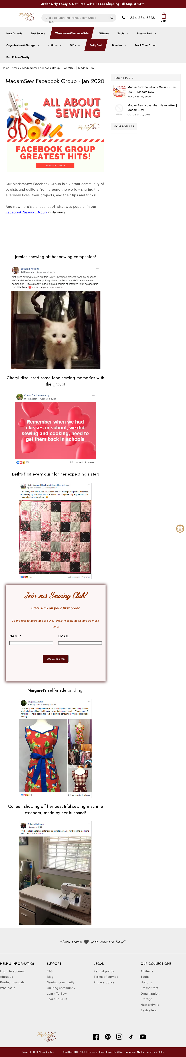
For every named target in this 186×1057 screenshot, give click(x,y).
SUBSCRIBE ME (55, 658)
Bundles (117, 45)
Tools (121, 33)
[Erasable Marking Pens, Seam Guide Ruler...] (112, 18)
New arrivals (150, 1004)
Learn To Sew (57, 993)
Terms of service (106, 976)
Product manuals (12, 982)
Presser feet (149, 988)
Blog (50, 976)
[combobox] (78, 18)
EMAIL (63, 636)
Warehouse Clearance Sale (71, 33)
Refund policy (104, 971)
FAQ (50, 971)
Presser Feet (145, 33)
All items (147, 971)
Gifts (73, 45)
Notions (53, 45)
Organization (150, 993)
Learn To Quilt (57, 999)
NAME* (15, 636)
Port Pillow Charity (17, 57)
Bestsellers (149, 1010)
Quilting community (61, 988)
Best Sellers (38, 33)
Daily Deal (96, 45)
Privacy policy (104, 982)
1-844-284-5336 (141, 18)
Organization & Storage (21, 45)
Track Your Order (145, 45)
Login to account (12, 971)
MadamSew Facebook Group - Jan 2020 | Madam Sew (58, 67)
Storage (146, 999)
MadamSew (48, 1052)
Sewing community (61, 982)
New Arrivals (14, 33)
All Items (103, 33)
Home (5, 67)
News (15, 67)
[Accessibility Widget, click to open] (180, 528)
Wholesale (7, 988)
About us (6, 976)
